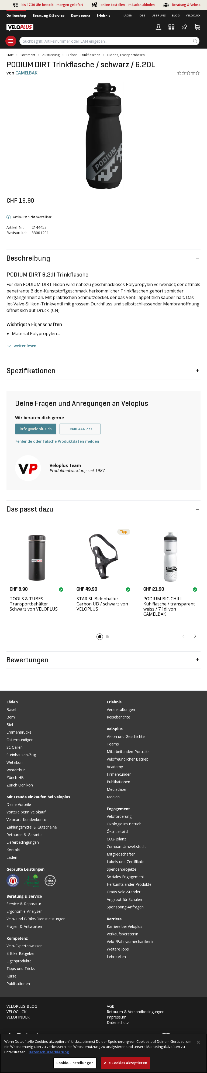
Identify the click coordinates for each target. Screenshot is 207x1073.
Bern (10, 717)
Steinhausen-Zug (21, 754)
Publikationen (18, 983)
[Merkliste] (184, 27)
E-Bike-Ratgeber (20, 953)
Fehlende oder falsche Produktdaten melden (57, 441)
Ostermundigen (19, 739)
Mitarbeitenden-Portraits (128, 751)
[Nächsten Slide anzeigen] (195, 636)
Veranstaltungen (121, 709)
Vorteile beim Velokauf (26, 812)
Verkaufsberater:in (122, 933)
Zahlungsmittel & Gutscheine (31, 827)
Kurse (11, 976)
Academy (115, 766)
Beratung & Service (48, 15)
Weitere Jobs (118, 949)
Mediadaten (117, 789)
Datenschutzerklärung (49, 1052)
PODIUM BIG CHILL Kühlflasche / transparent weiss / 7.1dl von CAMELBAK (169, 606)
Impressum (116, 1017)
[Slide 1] (100, 637)
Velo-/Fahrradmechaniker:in (130, 941)
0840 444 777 (80, 428)
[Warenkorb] (197, 27)
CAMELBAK (26, 73)
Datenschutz (118, 1022)
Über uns (158, 15)
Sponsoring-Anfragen (125, 907)
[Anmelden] (158, 27)
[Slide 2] (107, 637)
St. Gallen (14, 747)
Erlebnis (103, 15)
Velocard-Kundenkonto (26, 819)
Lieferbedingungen (22, 842)
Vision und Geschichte (126, 736)
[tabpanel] (103, 136)
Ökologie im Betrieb (124, 823)
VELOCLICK (16, 1011)
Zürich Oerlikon (19, 785)
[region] (103, 1053)
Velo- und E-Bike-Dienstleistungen (35, 918)
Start (9, 55)
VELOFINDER (18, 1017)
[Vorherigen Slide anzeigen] (183, 636)
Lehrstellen (116, 956)
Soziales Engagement (125, 876)
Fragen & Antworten (24, 926)
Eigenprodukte (19, 960)
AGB (111, 1006)
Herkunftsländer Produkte (129, 884)
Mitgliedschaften (121, 854)
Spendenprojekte (121, 869)
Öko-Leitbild (117, 831)
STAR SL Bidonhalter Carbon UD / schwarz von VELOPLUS (102, 604)
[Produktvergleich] (171, 27)
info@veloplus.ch (36, 428)
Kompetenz (80, 15)
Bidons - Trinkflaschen (83, 55)
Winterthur (15, 769)
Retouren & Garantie (24, 834)
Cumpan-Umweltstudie (127, 846)
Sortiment (27, 55)
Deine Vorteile (18, 804)
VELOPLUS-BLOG (21, 1006)
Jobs (142, 15)
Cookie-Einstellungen (75, 1062)
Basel (11, 709)
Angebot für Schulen (124, 899)
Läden (127, 15)
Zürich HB (15, 777)
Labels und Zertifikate (125, 861)
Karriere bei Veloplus (124, 926)
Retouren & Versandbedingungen (135, 1011)
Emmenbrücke (19, 732)
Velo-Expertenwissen (24, 945)
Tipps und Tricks (20, 968)
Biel (9, 724)
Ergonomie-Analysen (24, 911)
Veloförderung (119, 816)
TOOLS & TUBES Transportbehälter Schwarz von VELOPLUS (34, 604)
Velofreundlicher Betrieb (128, 759)
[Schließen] (198, 1042)
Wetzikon (14, 762)
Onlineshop (16, 15)
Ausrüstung (51, 55)
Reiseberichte (118, 717)
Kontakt (13, 849)
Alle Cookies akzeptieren (125, 1062)
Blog (176, 15)
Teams (113, 744)
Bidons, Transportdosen (126, 55)
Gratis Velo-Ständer (123, 891)
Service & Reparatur (23, 903)
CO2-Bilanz (116, 839)
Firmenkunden (119, 774)
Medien (113, 796)
